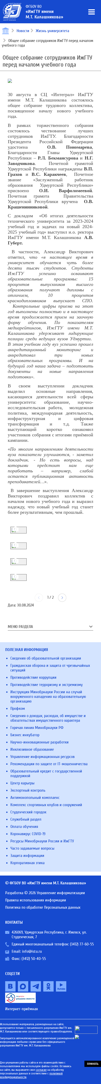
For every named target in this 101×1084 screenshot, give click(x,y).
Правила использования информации (35, 900)
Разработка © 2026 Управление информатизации (45, 893)
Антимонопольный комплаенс (35, 797)
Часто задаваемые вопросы (32, 848)
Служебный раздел (25, 819)
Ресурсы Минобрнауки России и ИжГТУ (42, 841)
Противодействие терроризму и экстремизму (46, 684)
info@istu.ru (32, 951)
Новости (23, 30)
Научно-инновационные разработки (39, 742)
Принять (92, 1064)
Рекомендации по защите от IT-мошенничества (49, 764)
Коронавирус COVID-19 (27, 834)
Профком (17, 708)
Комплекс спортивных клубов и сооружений (46, 805)
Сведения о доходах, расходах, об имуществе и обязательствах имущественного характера (48, 718)
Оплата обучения (24, 826)
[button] (62, 598)
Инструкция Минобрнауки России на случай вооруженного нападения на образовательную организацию (48, 697)
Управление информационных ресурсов (42, 756)
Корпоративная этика (27, 863)
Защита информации (27, 855)
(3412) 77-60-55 (82, 944)
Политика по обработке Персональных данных (42, 907)
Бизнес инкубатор (24, 735)
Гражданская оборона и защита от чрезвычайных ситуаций (50, 668)
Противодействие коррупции (33, 677)
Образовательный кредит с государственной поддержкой (46, 773)
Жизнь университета (52, 30)
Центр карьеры (22, 783)
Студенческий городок (28, 812)
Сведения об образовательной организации (45, 658)
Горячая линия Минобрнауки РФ (36, 727)
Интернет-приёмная (21, 1009)
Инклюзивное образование (32, 749)
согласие (41, 1070)
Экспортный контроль (27, 790)
